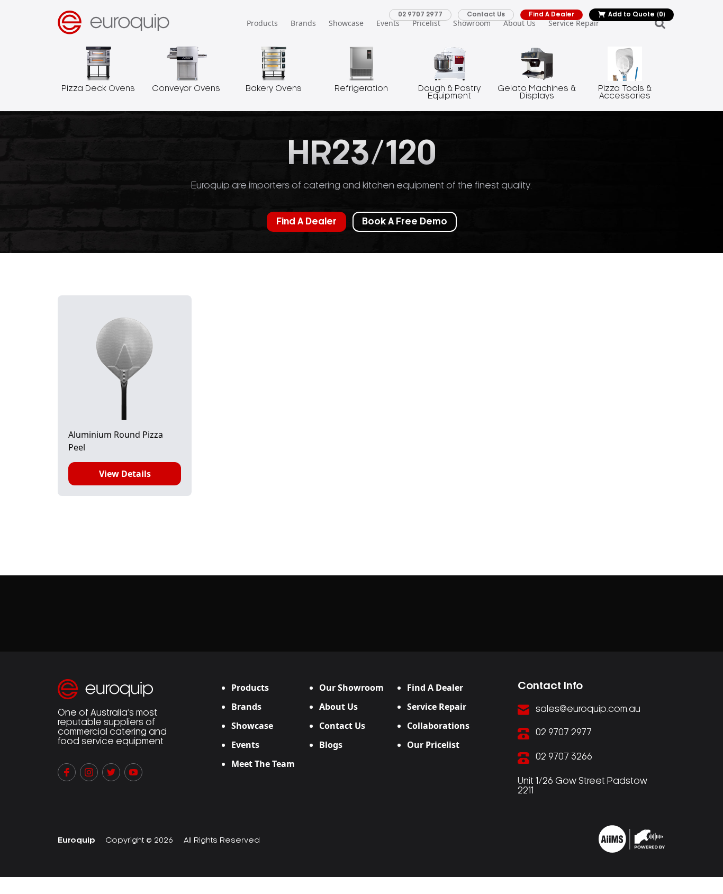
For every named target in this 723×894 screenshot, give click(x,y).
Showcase (346, 23)
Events (388, 23)
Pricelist (426, 23)
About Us (519, 23)
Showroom (472, 23)
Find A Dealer (551, 14)
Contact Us (486, 14)
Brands (303, 23)
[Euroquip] (631, 839)
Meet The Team (263, 764)
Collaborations (438, 726)
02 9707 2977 (420, 14)
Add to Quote (636, 14)
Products (262, 23)
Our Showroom (351, 687)
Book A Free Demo (404, 222)
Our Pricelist (433, 745)
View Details (125, 474)
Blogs (330, 745)
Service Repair (573, 23)
